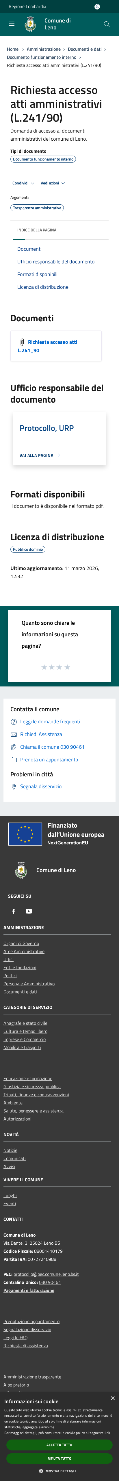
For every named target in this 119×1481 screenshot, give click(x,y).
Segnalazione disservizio (27, 1329)
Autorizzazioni (17, 1118)
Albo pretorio (16, 1384)
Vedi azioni (50, 183)
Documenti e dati (85, 49)
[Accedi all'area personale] (97, 7)
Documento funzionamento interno (41, 57)
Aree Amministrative (23, 951)
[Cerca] (106, 24)
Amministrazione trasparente (32, 1376)
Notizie (10, 1150)
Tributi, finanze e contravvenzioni (36, 1094)
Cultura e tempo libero (25, 1031)
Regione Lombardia (27, 6)
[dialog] (59, 1436)
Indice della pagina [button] (36, 230)
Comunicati (14, 1158)
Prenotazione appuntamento (31, 1321)
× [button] (112, 1398)
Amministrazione (44, 49)
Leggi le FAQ (15, 1337)
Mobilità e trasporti (22, 1047)
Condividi (20, 183)
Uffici (8, 959)
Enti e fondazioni (19, 967)
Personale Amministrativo (29, 983)
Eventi (9, 1203)
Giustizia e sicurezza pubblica (32, 1086)
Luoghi (10, 1195)
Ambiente (13, 1102)
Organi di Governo (21, 943)
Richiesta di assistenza (25, 1345)
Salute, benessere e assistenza (33, 1110)
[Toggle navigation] (11, 23)
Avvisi (9, 1166)
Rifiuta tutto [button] (59, 1458)
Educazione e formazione (27, 1078)
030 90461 (50, 1282)
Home (12, 49)
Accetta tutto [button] (59, 1445)
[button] (59, 1470)
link (107, 1432)
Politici (10, 975)
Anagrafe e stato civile (25, 1023)
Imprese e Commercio (24, 1039)
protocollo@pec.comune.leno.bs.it (46, 1274)
